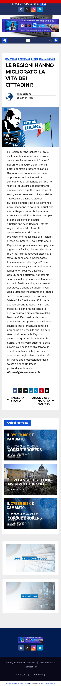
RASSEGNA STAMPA (17, 399)
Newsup (49, 662)
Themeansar (30, 666)
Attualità (11, 59)
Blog (34, 59)
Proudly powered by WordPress (21, 662)
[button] (50, 40)
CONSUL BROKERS (25, 449)
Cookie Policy (38, 674)
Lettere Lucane (47, 59)
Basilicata (24, 59)
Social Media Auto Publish (17, 684)
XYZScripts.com (48, 684)
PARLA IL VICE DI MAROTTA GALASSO (40, 401)
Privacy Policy (22, 674)
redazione (26, 94)
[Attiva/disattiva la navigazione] (28, 40)
